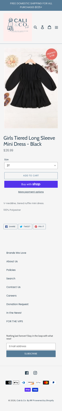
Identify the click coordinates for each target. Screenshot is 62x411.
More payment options (31, 191)
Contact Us (13, 287)
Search (10, 278)
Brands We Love (16, 253)
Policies (11, 270)
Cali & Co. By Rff (24, 400)
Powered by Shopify (43, 400)
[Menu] (56, 27)
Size (6, 159)
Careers (11, 295)
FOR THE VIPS (14, 321)
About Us (12, 261)
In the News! (14, 313)
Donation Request (17, 304)
